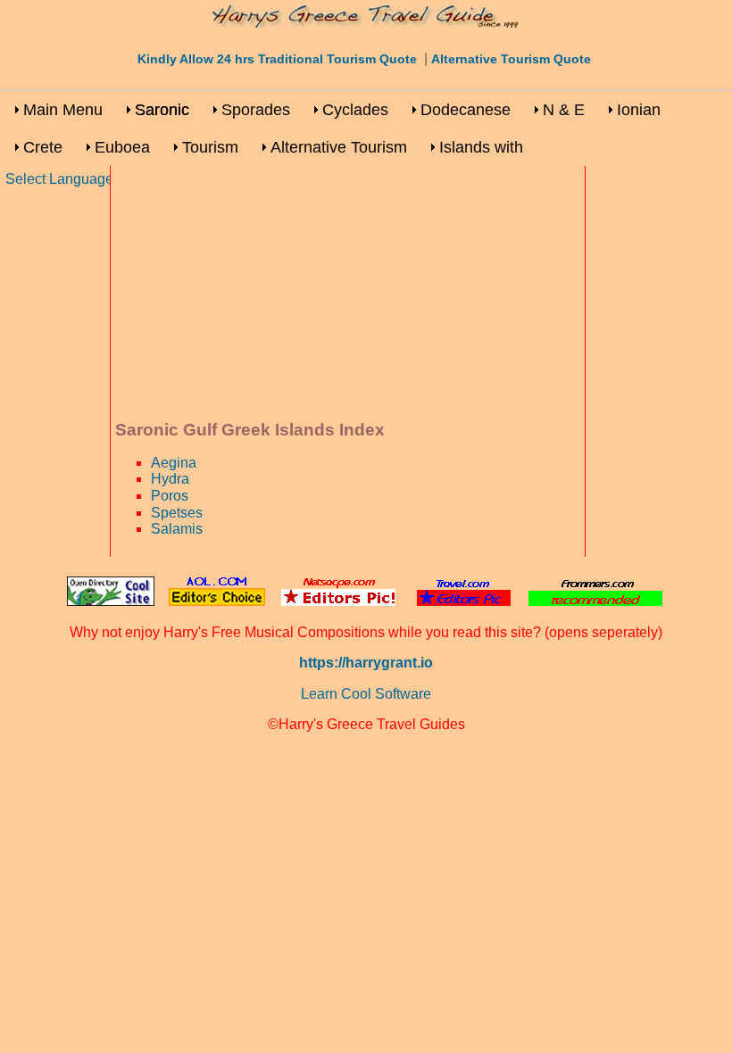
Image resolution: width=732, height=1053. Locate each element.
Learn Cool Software (366, 693)
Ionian (639, 110)
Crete (42, 147)
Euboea (122, 147)
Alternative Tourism (338, 147)
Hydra (170, 478)
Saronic (162, 110)
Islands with (481, 147)
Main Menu (63, 110)
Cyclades (355, 110)
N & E (564, 110)
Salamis (177, 528)
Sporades (255, 110)
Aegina (173, 462)
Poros (169, 495)
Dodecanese (465, 110)
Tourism (210, 147)
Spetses (177, 512)
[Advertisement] (347, 295)
